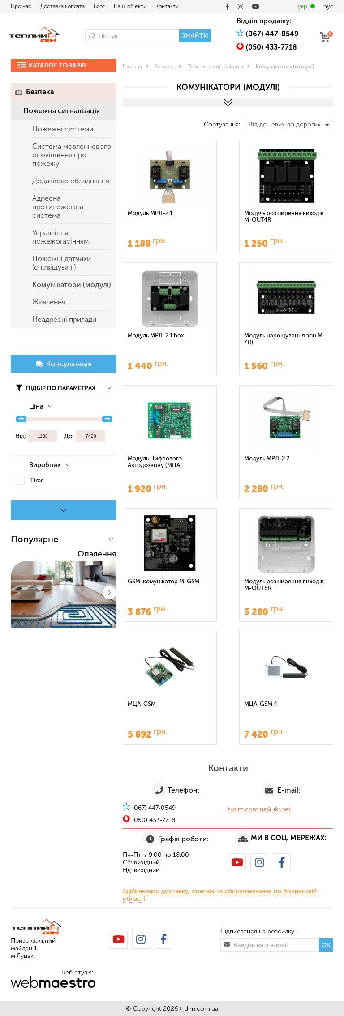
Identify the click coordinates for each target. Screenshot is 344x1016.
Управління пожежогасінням (60, 236)
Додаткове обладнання (70, 181)
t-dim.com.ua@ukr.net (259, 809)
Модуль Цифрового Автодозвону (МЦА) (155, 461)
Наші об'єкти (130, 6)
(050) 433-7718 (271, 47)
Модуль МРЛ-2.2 (266, 458)
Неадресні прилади (64, 319)
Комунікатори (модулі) (71, 284)
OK (326, 945)
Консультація (68, 363)
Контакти (167, 6)
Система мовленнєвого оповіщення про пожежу (71, 155)
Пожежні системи (62, 129)
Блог (99, 6)
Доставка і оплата (62, 6)
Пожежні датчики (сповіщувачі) (61, 262)
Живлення (48, 302)
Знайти (195, 35)
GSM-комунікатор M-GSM (163, 581)
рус (328, 6)
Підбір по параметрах (60, 388)
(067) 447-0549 (272, 34)
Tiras (36, 480)
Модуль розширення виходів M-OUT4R (284, 216)
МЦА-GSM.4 (260, 703)
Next (109, 592)
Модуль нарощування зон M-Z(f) (284, 339)
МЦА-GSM (142, 703)
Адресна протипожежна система (57, 206)
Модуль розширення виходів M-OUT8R (284, 584)
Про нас (21, 6)
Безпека (40, 92)
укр (302, 6)
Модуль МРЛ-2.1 (150, 213)
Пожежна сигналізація (61, 110)
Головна (132, 66)
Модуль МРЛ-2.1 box (156, 335)
